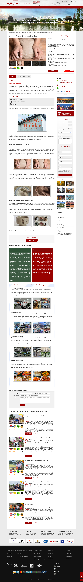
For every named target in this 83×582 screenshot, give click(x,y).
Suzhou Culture (59, 214)
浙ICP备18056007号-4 (51, 579)
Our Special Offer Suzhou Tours (33, 32)
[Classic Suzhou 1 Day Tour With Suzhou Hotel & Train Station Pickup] (16, 490)
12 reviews (22, 495)
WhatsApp (81, 573)
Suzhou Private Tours (16, 7)
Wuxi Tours (49, 556)
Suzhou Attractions (60, 179)
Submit (65, 175)
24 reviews (22, 451)
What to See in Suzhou (60, 227)
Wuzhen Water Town (37, 556)
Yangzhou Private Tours (65, 7)
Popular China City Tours (71, 548)
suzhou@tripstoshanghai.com (70, 4)
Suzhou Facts (59, 220)
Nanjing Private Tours (45, 7)
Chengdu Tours (68, 553)
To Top (81, 580)
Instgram (58, 568)
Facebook (58, 566)
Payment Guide (9, 556)
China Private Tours (26, 7)
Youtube (58, 571)
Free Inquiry (31, 240)
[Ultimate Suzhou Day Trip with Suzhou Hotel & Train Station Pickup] (16, 469)
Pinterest (58, 573)
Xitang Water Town (37, 558)
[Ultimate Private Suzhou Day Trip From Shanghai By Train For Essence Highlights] (16, 424)
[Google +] (67, 91)
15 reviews (22, 429)
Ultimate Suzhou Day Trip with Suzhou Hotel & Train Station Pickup (37, 460)
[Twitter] (64, 91)
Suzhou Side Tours (20, 553)
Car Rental (9, 551)
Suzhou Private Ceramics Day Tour (45, 32)
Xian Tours (68, 550)
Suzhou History (59, 212)
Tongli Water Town (37, 551)
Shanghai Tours (50, 551)
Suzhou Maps (59, 219)
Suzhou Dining (59, 231)
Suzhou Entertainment (60, 236)
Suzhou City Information (61, 210)
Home (9, 7)
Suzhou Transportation (60, 217)
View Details (28, 433)
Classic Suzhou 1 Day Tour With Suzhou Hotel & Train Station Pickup (37, 481)
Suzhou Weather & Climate (61, 215)
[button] (2, 20)
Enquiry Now (53, 70)
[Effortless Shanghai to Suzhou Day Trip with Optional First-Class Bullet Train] (16, 446)
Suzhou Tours (68, 558)
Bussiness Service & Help (11, 550)
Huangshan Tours (50, 553)
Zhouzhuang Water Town (38, 550)
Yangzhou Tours (50, 558)
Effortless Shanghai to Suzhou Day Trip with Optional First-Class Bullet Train (38, 437)
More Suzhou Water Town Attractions (40, 559)
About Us (73, 7)
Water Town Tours (35, 7)
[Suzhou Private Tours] (19, 4)
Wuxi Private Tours (55, 7)
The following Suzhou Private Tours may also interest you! (28, 411)
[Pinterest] (69, 91)
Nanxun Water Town (37, 553)
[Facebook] (62, 91)
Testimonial (9, 558)
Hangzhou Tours (50, 550)
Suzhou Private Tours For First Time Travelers (24, 550)
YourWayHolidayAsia (66, 80)
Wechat (81, 576)
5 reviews (22, 474)
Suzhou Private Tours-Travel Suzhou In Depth (24, 551)
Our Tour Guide (9, 553)
